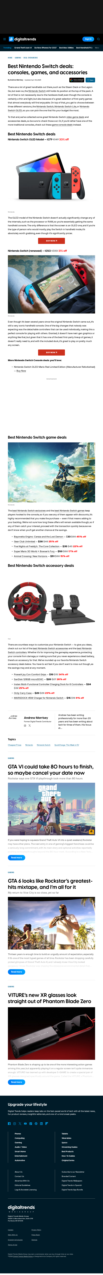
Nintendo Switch (37, 90)
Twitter (20, 1123)
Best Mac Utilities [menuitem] (66, 48)
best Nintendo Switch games (69, 510)
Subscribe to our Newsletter (73, 1172)
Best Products (67, 1151)
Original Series (68, 1160)
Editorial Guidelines (22, 1185)
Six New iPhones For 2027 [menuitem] (45, 48)
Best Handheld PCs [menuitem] (84, 48)
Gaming (18, 1142)
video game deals (75, 116)
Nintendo (29, 745)
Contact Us (19, 1176)
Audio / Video (21, 1147)
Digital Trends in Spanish (72, 1185)
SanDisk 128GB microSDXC (29, 679)
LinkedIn (41, 1123)
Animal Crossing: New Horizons (31, 556)
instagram (25, 725)
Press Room (36, 1235)
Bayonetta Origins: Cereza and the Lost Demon (39, 536)
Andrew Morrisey (16, 80)
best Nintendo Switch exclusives (29, 510)
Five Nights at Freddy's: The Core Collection (37, 546)
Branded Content (69, 1176)
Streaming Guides (69, 1147)
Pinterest (36, 1123)
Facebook (9, 1123)
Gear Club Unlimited (25, 541)
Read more (16, 857)
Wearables (66, 1138)
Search (98, 39)
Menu (4, 39)
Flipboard (46, 1123)
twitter (30, 725)
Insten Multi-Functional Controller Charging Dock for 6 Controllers (49, 684)
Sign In (88, 39)
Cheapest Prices (14, 745)
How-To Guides (68, 1156)
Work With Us (13, 1235)
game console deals (62, 124)
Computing (20, 1138)
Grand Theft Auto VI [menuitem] (23, 48)
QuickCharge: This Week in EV (66, 745)
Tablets (65, 1133)
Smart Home (20, 1151)
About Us (18, 1172)
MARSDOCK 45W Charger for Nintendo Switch (39, 697)
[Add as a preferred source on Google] (76, 80)
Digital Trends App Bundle (72, 1189)
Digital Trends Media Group (23, 1256)
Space (64, 1142)
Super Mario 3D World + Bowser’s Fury (34, 551)
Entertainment (21, 1156)
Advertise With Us (22, 1181)
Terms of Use (12, 1245)
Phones (18, 1133)
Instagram (14, 1123)
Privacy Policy (36, 1230)
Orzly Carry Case (23, 692)
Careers (10, 1230)
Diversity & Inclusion (15, 1240)
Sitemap (34, 1240)
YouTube (25, 1123)
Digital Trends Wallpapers (72, 1181)
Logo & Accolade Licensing (26, 1189)
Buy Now (21, 370)
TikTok (30, 1123)
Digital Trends (17, 43)
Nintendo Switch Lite (65, 106)
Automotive (20, 1160)
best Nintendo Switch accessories (50, 648)
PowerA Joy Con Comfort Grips (30, 674)
